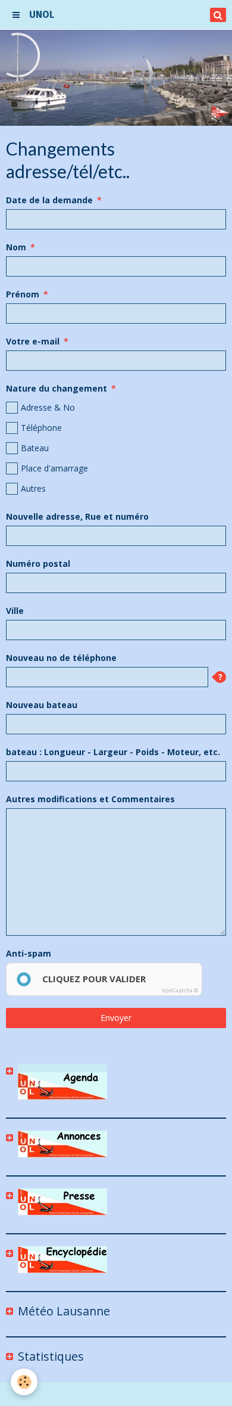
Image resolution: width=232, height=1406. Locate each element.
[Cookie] (24, 1381)
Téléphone (41, 427)
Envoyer (116, 1017)
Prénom (22, 294)
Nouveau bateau (41, 704)
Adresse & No (48, 407)
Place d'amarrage (54, 468)
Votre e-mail (32, 341)
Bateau (35, 448)
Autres (33, 488)
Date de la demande (49, 200)
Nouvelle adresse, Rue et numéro (77, 516)
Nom (16, 247)
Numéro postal (38, 563)
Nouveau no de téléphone (61, 657)
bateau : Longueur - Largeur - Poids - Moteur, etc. (113, 752)
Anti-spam (28, 953)
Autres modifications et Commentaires (90, 799)
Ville (15, 610)
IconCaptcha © (180, 990)
